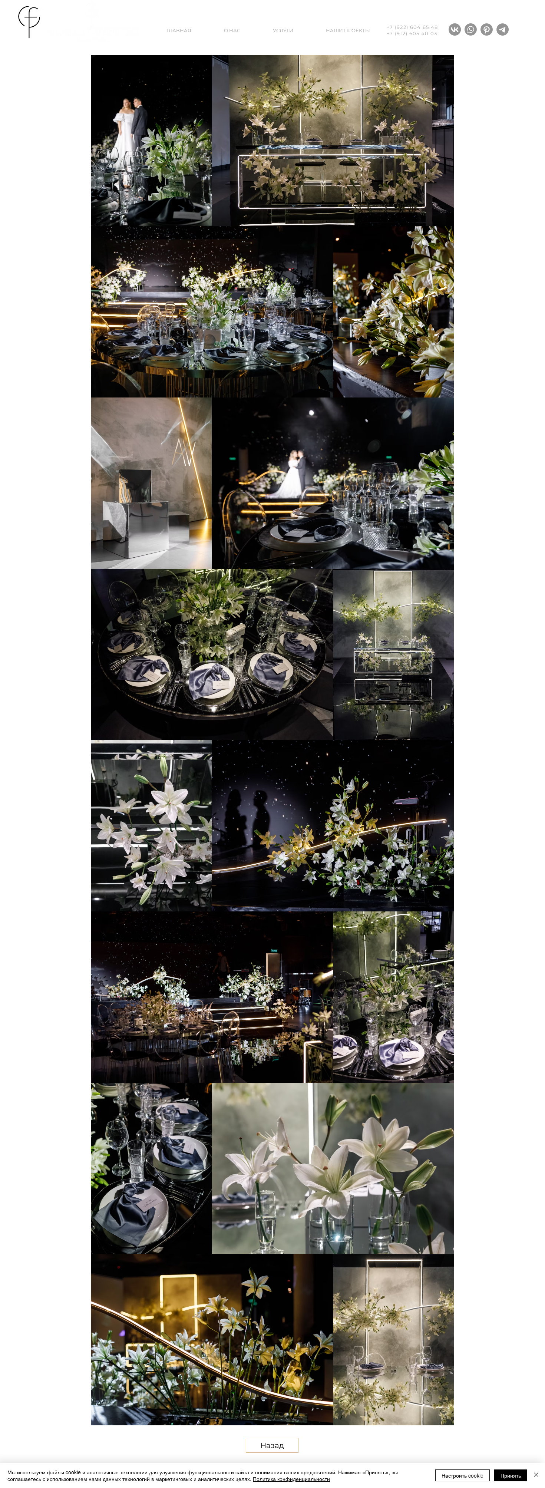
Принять (511, 1475)
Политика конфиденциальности (291, 1478)
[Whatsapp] (471, 29)
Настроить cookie (462, 1475)
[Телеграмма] (502, 29)
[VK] (455, 29)
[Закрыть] (536, 1475)
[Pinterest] (486, 29)
